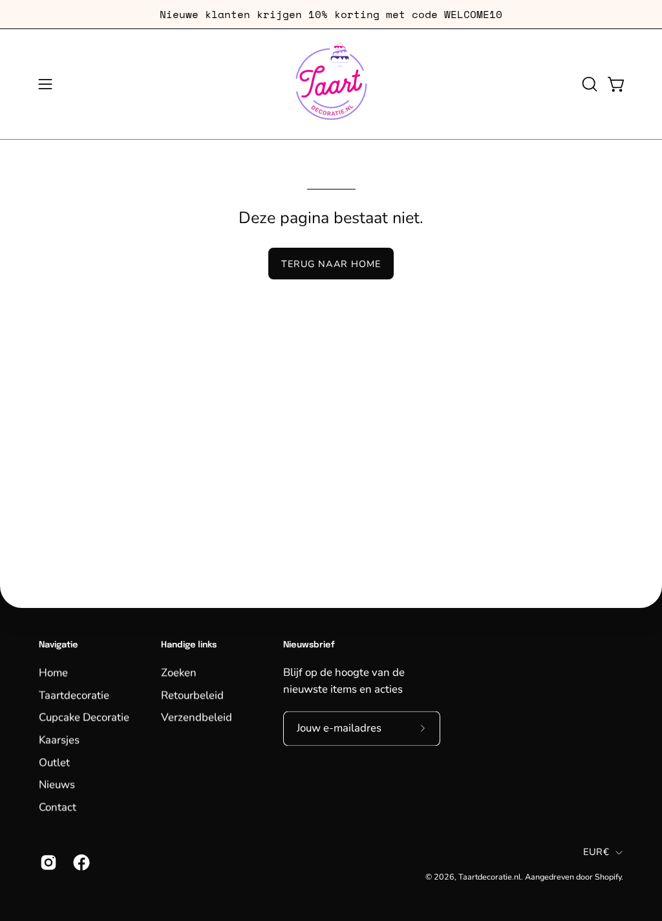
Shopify (608, 876)
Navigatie (58, 645)
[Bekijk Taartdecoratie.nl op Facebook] (80, 862)
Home (53, 672)
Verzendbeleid (196, 717)
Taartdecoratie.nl (489, 876)
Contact (57, 806)
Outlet (54, 761)
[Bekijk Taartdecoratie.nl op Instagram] (47, 862)
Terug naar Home (331, 263)
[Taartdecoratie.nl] (331, 84)
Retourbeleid (192, 695)
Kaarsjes (59, 739)
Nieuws (57, 784)
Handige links (189, 645)
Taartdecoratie (74, 695)
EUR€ (596, 852)
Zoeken (179, 672)
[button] (588, 84)
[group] (331, 14)
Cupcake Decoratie (84, 717)
